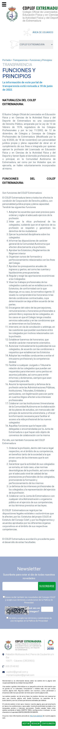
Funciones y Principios (41, 60)
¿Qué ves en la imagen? (33, 610)
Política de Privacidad (38, 621)
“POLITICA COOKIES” (36, 716)
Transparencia (20, 60)
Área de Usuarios (43, 32)
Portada (6, 60)
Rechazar (35, 723)
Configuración (48, 723)
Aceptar (26, 723)
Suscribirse (46, 586)
